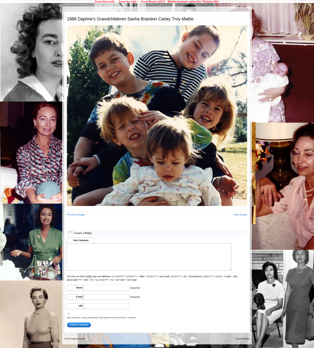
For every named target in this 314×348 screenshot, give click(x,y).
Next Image (240, 214)
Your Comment (80, 240)
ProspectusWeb (243, 339)
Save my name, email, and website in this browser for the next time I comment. (101, 317)
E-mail (79, 297)
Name (79, 287)
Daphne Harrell (77, 339)
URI (80, 306)
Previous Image (76, 214)
